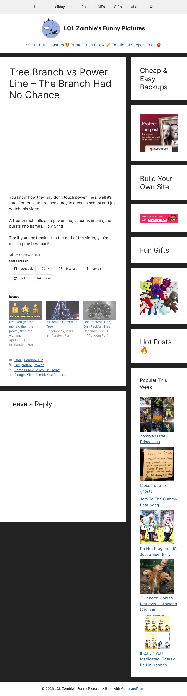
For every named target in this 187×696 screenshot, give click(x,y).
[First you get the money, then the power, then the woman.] (25, 310)
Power (39, 365)
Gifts (118, 7)
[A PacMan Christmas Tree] (62, 310)
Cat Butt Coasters (47, 45)
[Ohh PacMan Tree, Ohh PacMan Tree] (99, 310)
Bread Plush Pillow (88, 45)
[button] (151, 7)
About (135, 7)
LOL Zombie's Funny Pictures (104, 28)
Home (39, 7)
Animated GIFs (93, 7)
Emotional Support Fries (134, 45)
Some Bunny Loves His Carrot (37, 370)
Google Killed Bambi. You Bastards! (41, 375)
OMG (18, 360)
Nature (27, 365)
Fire (17, 365)
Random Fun (33, 360)
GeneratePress (133, 688)
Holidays (60, 7)
